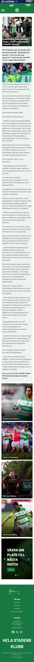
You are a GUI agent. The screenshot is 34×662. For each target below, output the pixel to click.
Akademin (17, 608)
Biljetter (11, 570)
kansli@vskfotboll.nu (17, 628)
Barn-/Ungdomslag (17, 611)
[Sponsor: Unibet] (29, 2)
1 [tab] (16, 575)
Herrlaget (17, 602)
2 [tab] (18, 575)
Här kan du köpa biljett (10, 373)
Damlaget (17, 605)
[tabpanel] (17, 558)
